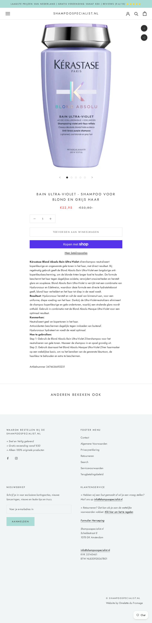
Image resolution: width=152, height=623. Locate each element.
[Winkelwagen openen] (144, 13)
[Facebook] (7, 458)
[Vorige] (59, 177)
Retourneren (87, 456)
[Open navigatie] (8, 13)
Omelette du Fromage (131, 603)
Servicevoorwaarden (92, 468)
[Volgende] (92, 177)
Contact (85, 437)
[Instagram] (16, 458)
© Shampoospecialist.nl (123, 598)
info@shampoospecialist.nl (95, 550)
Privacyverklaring (90, 450)
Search (84, 462)
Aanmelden (20, 521)
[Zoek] (136, 14)
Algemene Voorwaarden (94, 444)
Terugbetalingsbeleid (92, 474)
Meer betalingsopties (76, 253)
